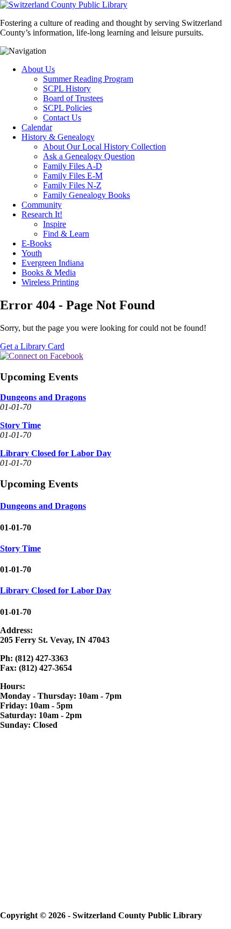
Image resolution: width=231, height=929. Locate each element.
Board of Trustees (73, 98)
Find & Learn (66, 233)
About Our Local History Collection (104, 146)
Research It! (41, 214)
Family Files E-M (73, 175)
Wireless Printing (50, 282)
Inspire (54, 224)
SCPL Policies (67, 107)
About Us (38, 69)
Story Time (20, 425)
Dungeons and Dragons (43, 397)
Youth (31, 253)
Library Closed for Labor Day (55, 453)
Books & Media (48, 272)
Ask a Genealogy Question (89, 156)
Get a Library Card (32, 346)
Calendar (36, 127)
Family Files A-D (72, 166)
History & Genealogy (58, 136)
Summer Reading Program (88, 78)
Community (41, 204)
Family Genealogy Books (86, 195)
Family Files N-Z (72, 185)
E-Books (36, 243)
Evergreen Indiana (52, 262)
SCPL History (67, 88)
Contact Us (62, 117)
